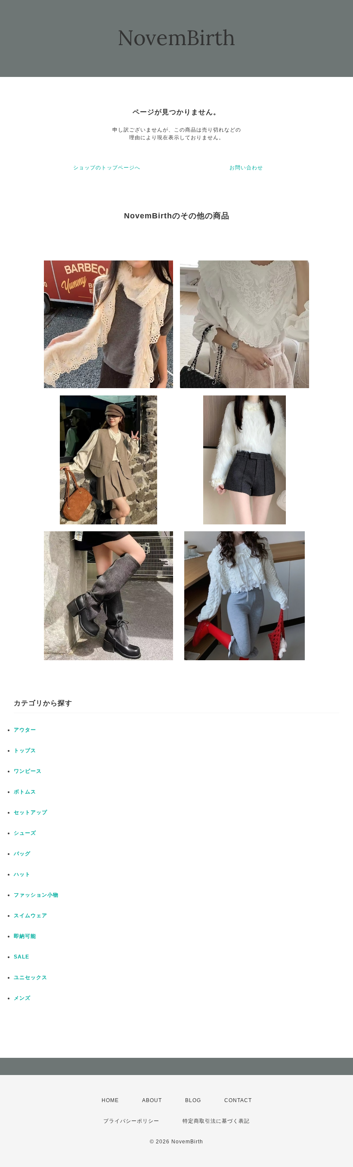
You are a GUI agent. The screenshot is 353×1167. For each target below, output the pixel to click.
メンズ (22, 998)
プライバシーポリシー (131, 1121)
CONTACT (238, 1100)
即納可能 (25, 936)
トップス (25, 750)
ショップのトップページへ (106, 168)
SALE (21, 957)
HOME (110, 1100)
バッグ (22, 854)
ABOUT (152, 1100)
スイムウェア (30, 916)
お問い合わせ (246, 168)
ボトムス (25, 792)
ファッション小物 (36, 895)
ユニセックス (30, 977)
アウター (25, 730)
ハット (22, 874)
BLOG (193, 1100)
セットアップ (30, 812)
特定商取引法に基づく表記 (216, 1121)
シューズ (25, 833)
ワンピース (28, 771)
